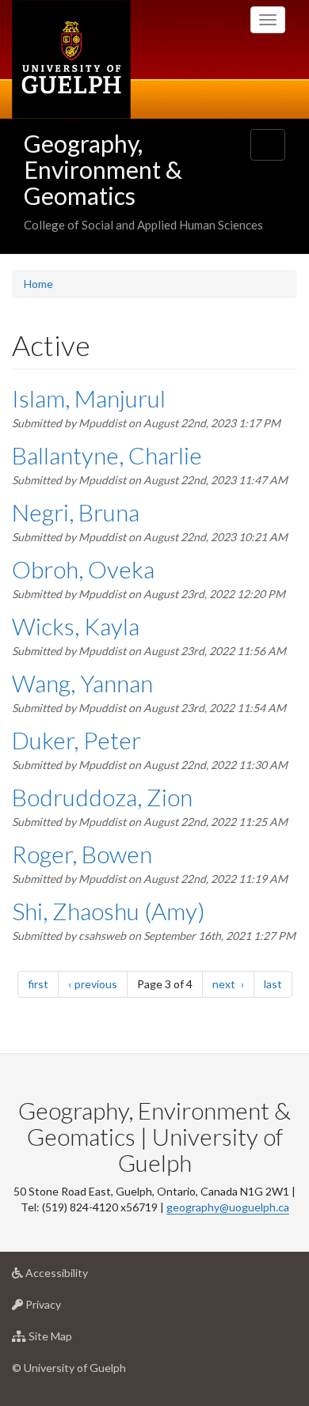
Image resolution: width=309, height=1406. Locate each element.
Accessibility (80, 1277)
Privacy (67, 1309)
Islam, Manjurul (89, 398)
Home (38, 283)
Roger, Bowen (82, 853)
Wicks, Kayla (75, 626)
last (278, 983)
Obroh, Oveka (83, 569)
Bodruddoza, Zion (102, 797)
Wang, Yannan (82, 683)
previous (101, 983)
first (43, 983)
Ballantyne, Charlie (107, 455)
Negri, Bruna (75, 512)
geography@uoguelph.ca (227, 1207)
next (233, 983)
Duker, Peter (76, 740)
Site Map (74, 1340)
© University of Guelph (69, 1367)
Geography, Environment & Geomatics (103, 169)
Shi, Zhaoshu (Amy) (108, 910)
